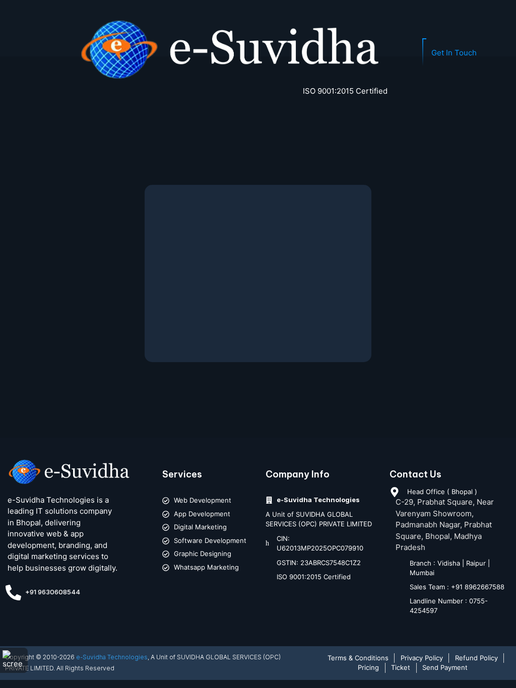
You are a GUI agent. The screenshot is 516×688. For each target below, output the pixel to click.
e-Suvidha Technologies (112, 657)
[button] (24, 54)
